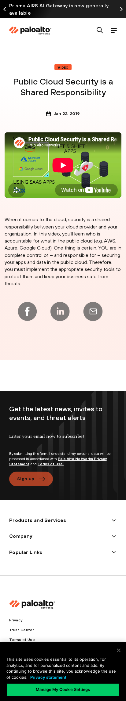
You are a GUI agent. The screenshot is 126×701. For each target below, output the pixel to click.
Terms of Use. (51, 464)
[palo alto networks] (30, 30)
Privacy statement (48, 677)
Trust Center (21, 630)
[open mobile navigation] (113, 31)
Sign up (25, 478)
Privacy (15, 620)
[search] (100, 31)
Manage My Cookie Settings (63, 689)
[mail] (93, 311)
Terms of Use (22, 640)
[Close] (118, 650)
